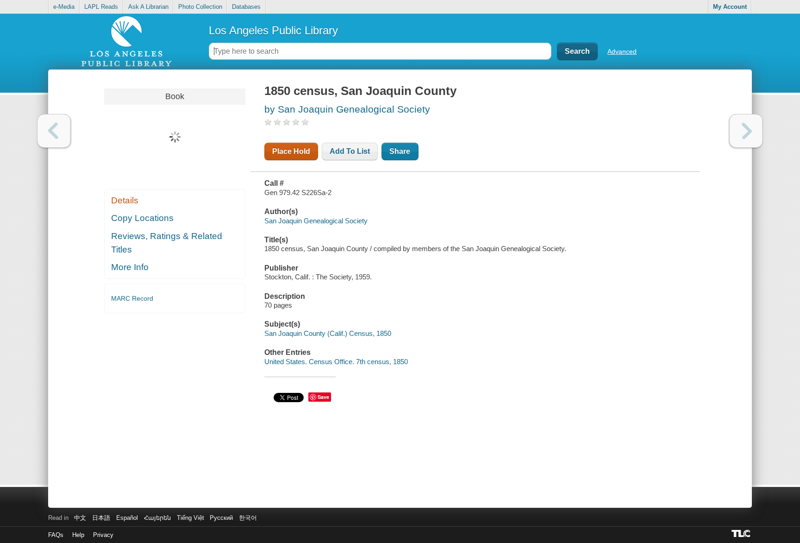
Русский (221, 517)
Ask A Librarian (148, 6)
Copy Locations (142, 218)
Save (323, 396)
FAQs (55, 534)
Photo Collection (200, 6)
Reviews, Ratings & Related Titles (166, 242)
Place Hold (291, 151)
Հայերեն (157, 517)
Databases (246, 6)
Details (124, 200)
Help (78, 534)
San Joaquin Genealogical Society (316, 221)
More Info (130, 267)
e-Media (64, 6)
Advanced (622, 51)
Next (746, 131)
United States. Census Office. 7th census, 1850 (336, 362)
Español (127, 517)
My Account (730, 6)
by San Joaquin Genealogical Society (347, 109)
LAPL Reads (101, 6)
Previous (54, 131)
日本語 (101, 517)
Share (399, 151)
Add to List (350, 151)
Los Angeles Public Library (273, 30)
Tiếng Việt (190, 517)
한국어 (248, 517)
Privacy (103, 534)
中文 (80, 517)
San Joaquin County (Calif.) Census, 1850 (327, 333)
